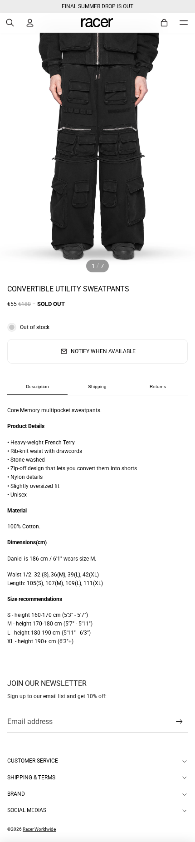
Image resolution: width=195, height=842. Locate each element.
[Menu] (183, 22)
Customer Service (32, 761)
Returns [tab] (158, 386)
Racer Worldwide (39, 829)
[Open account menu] (30, 23)
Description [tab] (37, 386)
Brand (16, 794)
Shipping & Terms (31, 777)
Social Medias (26, 810)
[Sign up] (179, 722)
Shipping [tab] (97, 386)
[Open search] (10, 23)
